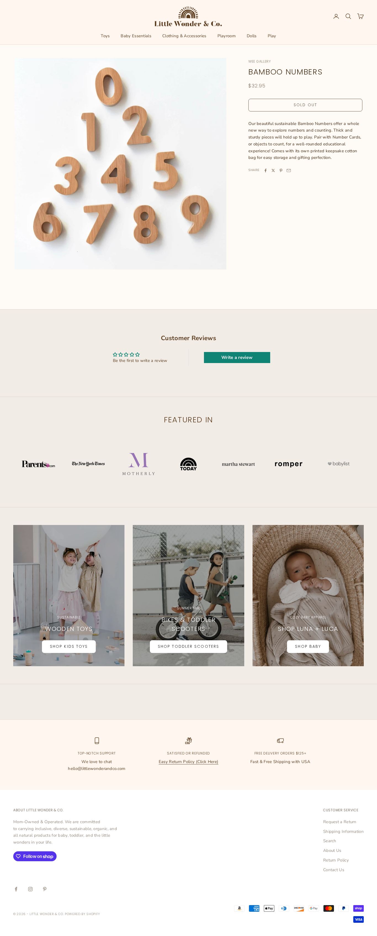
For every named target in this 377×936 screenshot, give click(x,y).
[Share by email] (288, 170)
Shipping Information (343, 831)
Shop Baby (308, 646)
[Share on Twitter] (273, 170)
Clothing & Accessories (184, 36)
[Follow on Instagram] (30, 889)
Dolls (252, 36)
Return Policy (336, 860)
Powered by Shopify (82, 914)
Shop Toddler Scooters (188, 646)
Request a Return (340, 822)
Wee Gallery (259, 61)
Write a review (237, 357)
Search (329, 841)
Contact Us (333, 870)
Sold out (305, 105)
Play (272, 36)
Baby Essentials (136, 36)
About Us (332, 850)
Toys (105, 36)
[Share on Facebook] (265, 170)
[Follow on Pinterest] (44, 889)
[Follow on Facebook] (16, 889)
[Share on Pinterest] (281, 170)
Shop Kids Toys (69, 646)
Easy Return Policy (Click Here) (188, 761)
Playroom (226, 36)
